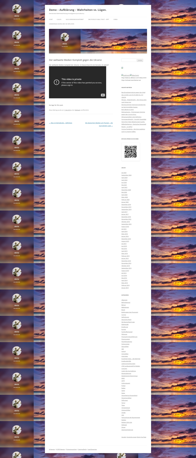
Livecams (124, 368)
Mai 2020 (124, 192)
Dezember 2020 (126, 190)
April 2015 (124, 251)
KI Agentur (52, 449)
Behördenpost (125, 302)
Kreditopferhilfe (126, 361)
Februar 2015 (125, 256)
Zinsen (123, 427)
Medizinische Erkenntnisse (129, 376)
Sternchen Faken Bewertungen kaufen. (133, 122)
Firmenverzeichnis (71, 449)
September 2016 (126, 224)
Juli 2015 (123, 244)
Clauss (59, 19)
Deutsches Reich (126, 319)
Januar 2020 (125, 202)
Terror (123, 403)
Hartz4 (123, 351)
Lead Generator (92, 449)
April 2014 (124, 280)
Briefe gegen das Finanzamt (129, 312)
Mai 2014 (124, 278)
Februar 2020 (125, 200)
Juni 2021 (124, 182)
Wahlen (123, 420)
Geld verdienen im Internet (75, 19)
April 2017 (124, 212)
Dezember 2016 (126, 217)
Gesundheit (125, 346)
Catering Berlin (82, 449)
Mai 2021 (124, 185)
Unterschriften (125, 410)
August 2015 (125, 241)
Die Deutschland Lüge (128, 322)
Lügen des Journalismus (128, 371)
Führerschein (125, 344)
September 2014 (126, 268)
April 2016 (124, 231)
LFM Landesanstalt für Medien (130, 366)
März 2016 (124, 234)
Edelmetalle (125, 324)
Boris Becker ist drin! (127, 109)
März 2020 (124, 197)
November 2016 (126, 219)
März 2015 (124, 253)
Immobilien (124, 354)
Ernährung (124, 327)
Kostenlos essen (132, 437)
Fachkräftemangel (126, 332)
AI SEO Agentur (60, 449)
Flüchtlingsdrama (126, 342)
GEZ (122, 349)
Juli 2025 (123, 173)
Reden (123, 388)
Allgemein (124, 300)
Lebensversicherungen (128, 364)
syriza (115, 19)
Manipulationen (126, 373)
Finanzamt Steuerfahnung (129, 337)
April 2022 (124, 180)
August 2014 (125, 271)
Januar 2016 (125, 236)
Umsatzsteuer (125, 408)
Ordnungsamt (125, 383)
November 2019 (126, 207)
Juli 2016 (123, 229)
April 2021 (124, 187)
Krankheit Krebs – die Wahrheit (130, 359)
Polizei (123, 386)
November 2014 (126, 263)
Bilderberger (125, 307)
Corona (123, 315)
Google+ (123, 437)
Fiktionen (124, 334)
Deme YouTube (141, 437)
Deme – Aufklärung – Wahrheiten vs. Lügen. (77, 10)
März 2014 (124, 283)
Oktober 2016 (125, 222)
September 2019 (126, 209)
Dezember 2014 (126, 261)
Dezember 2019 (126, 204)
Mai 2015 (124, 249)
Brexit (123, 310)
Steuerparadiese (126, 398)
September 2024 (126, 175)
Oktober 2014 (125, 266)
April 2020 (124, 195)
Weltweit (77, 110)
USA (122, 415)
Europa (123, 329)
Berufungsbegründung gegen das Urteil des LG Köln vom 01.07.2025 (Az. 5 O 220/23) (133, 94)
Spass (123, 393)
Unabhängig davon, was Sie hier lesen (61, 24)
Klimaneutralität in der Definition (131, 117)
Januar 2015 (125, 258)
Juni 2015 (124, 246)
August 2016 (125, 226)
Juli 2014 (123, 273)
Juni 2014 (124, 275)
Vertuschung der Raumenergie (130, 417)
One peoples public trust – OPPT (98, 19)
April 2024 (124, 178)
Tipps (123, 405)
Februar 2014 (125, 285)
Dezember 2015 (126, 239)
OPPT (123, 381)
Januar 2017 (125, 214)
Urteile (123, 413)
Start (51, 19)
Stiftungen (124, 400)
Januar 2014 (125, 288)
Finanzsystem (125, 339)
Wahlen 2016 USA (126, 422)
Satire (123, 390)
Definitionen (125, 317)
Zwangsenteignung (127, 430)
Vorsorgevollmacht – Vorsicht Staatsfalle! (133, 119)
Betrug (123, 305)
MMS (123, 378)
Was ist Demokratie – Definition (60, 123)
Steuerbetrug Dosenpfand (129, 395)
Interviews (124, 356)
